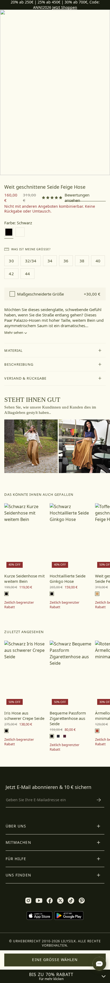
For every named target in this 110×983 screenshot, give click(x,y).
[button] (54, 350)
